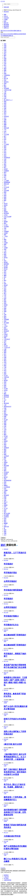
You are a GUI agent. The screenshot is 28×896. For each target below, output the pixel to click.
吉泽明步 (6, 516)
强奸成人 (6, 81)
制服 (5, 416)
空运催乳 (6, 226)
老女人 (5, 502)
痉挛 (5, 298)
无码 (5, 52)
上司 (5, 525)
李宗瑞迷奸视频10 (11, 616)
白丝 (5, 131)
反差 (5, 291)
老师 (5, 103)
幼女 (5, 142)
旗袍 (5, 423)
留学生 (5, 257)
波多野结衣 (7, 157)
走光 (5, 534)
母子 (5, 72)
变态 (5, 355)
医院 (5, 439)
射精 (5, 482)
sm (4, 313)
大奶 (5, 159)
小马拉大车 (7, 347)
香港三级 (6, 184)
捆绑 (5, 275)
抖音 (5, 295)
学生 (5, 80)
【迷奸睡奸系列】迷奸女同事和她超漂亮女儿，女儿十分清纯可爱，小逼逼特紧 (15, 756)
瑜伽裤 (5, 474)
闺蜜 (5, 175)
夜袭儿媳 (6, 128)
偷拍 (5, 77)
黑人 (5, 57)
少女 (5, 296)
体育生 (5, 205)
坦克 (5, 273)
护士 (5, 246)
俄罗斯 (5, 380)
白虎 (5, 98)
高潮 (5, 83)
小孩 (5, 405)
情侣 (5, 95)
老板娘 (5, 211)
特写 (5, 370)
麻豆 (5, 55)
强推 (5, 446)
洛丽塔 (5, 441)
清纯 (5, 303)
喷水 (5, 65)
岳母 (5, 111)
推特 (5, 470)
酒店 (5, 449)
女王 (5, 288)
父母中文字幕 (7, 90)
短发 (5, 488)
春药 (5, 520)
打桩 (5, 378)
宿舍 (5, 359)
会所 (5, 372)
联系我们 (6, 875)
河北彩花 (6, 472)
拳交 (5, 433)
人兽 (5, 251)
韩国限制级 (7, 182)
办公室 (5, 375)
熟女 (5, 53)
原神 (5, 256)
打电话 (5, 334)
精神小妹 (6, 526)
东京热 (5, 345)
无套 (5, 500)
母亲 (5, 387)
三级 (5, 367)
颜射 (5, 457)
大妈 (5, 429)
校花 (5, 483)
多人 (5, 141)
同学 (5, 506)
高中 (5, 277)
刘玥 (5, 467)
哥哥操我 (6, 88)
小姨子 (5, 438)
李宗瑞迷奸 (8, 564)
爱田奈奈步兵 (7, 406)
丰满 (5, 332)
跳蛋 (5, 365)
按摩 (5, 47)
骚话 (5, 317)
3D (4, 398)
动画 (5, 469)
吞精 (5, 382)
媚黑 (5, 464)
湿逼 (5, 249)
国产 (2, 30)
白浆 (5, 162)
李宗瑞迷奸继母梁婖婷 (13, 590)
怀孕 (5, 518)
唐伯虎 (5, 285)
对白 (5, 174)
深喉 (5, 344)
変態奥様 (6, 395)
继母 (5, 210)
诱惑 (5, 444)
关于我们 (6, 878)
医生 (5, 411)
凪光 (5, 272)
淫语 (5, 321)
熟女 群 (6, 78)
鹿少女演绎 (7, 513)
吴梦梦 (5, 169)
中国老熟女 (7, 75)
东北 (5, 260)
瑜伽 (5, 156)
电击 (5, 511)
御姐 (5, 198)
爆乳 (5, 393)
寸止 (5, 392)
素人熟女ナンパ (8, 100)
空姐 (5, 149)
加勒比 (5, 462)
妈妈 (5, 73)
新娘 (5, 373)
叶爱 (5, 498)
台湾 (5, 364)
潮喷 (5, 451)
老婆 (5, 337)
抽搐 (5, 308)
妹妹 (5, 301)
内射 (5, 63)
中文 (5, 369)
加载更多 (3, 537)
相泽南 (5, 262)
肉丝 (5, 327)
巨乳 (5, 62)
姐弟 (5, 195)
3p (4, 259)
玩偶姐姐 (6, 170)
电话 (5, 252)
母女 (5, 137)
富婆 (5, 385)
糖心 (5, 85)
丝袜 (5, 105)
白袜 (5, 426)
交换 (5, 314)
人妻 (5, 91)
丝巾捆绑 (6, 515)
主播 (5, 410)
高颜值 (5, 414)
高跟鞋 (5, 505)
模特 (5, 223)
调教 (5, 70)
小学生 (5, 326)
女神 (5, 306)
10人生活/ (6, 187)
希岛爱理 (6, 495)
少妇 (5, 67)
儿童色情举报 (7, 880)
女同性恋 (6, 456)
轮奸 (5, 139)
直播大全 (6, 27)
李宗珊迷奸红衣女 (11, 625)
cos (4, 282)
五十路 (5, 265)
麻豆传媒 (6, 465)
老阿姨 (5, 267)
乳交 (5, 428)
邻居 (5, 270)
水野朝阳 (6, 319)
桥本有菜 (6, 397)
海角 (5, 161)
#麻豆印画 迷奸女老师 (13, 744)
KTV (5, 459)
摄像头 (5, 485)
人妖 (5, 179)
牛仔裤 (5, 388)
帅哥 (5, 510)
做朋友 (5, 305)
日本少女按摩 (7, 216)
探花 (5, 106)
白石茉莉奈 (7, 487)
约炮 (5, 408)
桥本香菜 (6, 213)
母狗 (5, 146)
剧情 (5, 126)
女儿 (5, 185)
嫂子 (5, 136)
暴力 (5, 293)
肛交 (5, 151)
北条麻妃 (6, 231)
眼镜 (5, 192)
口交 (5, 324)
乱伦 (5, 48)
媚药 (5, 492)
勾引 (5, 114)
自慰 (5, 50)
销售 (5, 503)
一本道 (5, 236)
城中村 (5, 477)
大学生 (5, 215)
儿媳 (5, 460)
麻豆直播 (6, 24)
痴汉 (5, 452)
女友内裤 (6, 190)
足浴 (5, 475)
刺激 (5, 497)
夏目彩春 (6, 403)
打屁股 (5, 242)
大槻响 (5, 490)
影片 (2, 34)
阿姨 (5, 58)
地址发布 (6, 11)
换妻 (5, 101)
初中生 (5, 203)
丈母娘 (5, 247)
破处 (5, 200)
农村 (5, 286)
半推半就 (6, 377)
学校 (5, 478)
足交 (5, 118)
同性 (5, 283)
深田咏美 (6, 447)
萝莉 (5, 60)
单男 (5, 421)
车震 (5, 341)
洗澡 (5, 493)
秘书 (5, 172)
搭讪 (5, 316)
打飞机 (5, 225)
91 (4, 238)
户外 (5, 129)
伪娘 (5, 96)
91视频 (5, 19)
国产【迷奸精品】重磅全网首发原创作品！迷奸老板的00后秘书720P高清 (15, 771)
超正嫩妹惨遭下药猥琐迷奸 (15, 635)
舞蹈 (5, 434)
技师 (5, 189)
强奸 (5, 44)
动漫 (5, 45)
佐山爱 (5, 419)
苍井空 (5, 329)
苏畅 (5, 533)
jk (4, 202)
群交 (5, 431)
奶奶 (5, 530)
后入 (5, 177)
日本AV (6, 16)
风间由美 (6, 331)
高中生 (5, 269)
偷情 (5, 68)
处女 (5, 208)
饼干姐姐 (6, 322)
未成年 (5, 336)
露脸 (5, 244)
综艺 (5, 442)
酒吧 (5, 352)
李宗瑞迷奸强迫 (10, 573)
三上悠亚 (6, 144)
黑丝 (5, 86)
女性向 (5, 390)
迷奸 (5, 164)
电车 (5, 418)
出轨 (5, 193)
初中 (5, 354)
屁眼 (5, 350)
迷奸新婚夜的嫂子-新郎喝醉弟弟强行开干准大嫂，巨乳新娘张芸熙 (15, 812)
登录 (5, 7)
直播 (5, 311)
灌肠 (5, 424)
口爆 (5, 349)
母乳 (5, 206)
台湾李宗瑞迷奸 (10, 581)
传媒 (5, 108)
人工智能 (6, 180)
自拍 (5, 362)
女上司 (5, 508)
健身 (5, 239)
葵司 (5, 521)
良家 (5, 165)
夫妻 (5, 241)
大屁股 (5, 233)
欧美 (5, 21)
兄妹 (5, 228)
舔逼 (5, 254)
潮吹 (5, 234)
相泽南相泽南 (7, 480)
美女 (5, 413)
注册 (7, 7)
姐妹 (5, 531)
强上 (5, 342)
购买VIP (6, 22)
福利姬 (5, 221)
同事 (5, 357)
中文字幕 (6, 134)
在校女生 (6, 116)
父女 (5, 229)
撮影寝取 (6, 264)
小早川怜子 (7, 339)
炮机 (5, 309)
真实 (5, 109)
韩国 (5, 123)
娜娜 (5, 124)
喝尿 (5, 454)
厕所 (5, 290)
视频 (5, 14)
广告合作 (6, 876)
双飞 (5, 133)
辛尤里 (5, 436)
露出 (5, 280)
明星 (5, 218)
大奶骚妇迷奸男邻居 (12, 836)
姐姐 (5, 197)
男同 (5, 113)
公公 (5, 220)
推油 (5, 360)
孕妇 (5, 147)
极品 (5, 121)
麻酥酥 (5, 523)
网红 (5, 300)
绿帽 (5, 119)
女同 (5, 154)
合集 (5, 93)
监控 (5, 383)
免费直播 (5, 35)
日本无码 (6, 18)
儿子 (5, 400)
